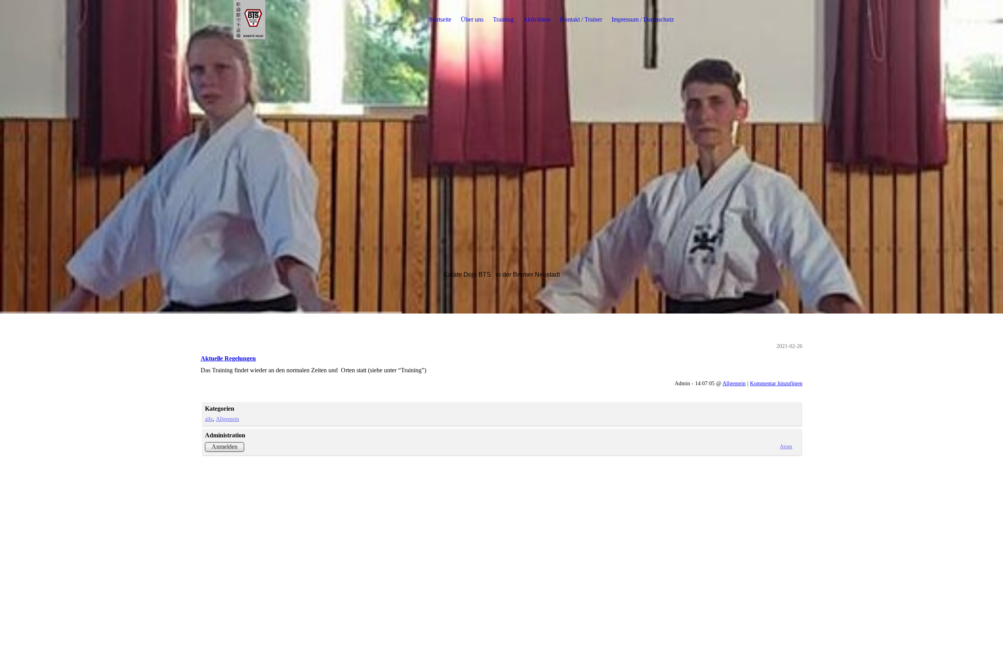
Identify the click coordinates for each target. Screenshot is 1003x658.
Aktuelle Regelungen (228, 358)
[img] (250, 19)
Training (503, 19)
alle (209, 419)
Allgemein (734, 383)
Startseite (440, 19)
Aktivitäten (536, 19)
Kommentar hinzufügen (776, 383)
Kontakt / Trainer (581, 19)
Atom (786, 446)
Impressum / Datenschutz (643, 19)
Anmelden (224, 446)
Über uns (472, 19)
